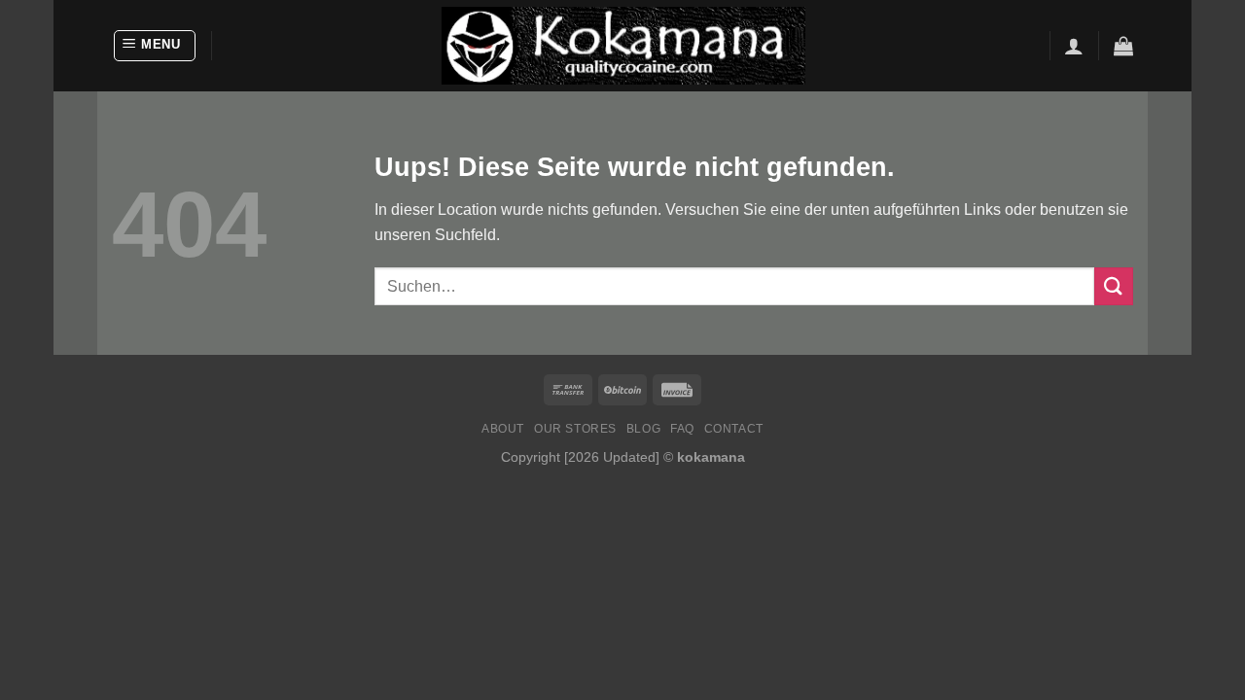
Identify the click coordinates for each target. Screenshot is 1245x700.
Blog (643, 429)
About (502, 429)
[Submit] (1113, 286)
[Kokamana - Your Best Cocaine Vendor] (623, 45)
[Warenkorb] (1123, 45)
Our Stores (575, 429)
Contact (734, 429)
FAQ (682, 429)
